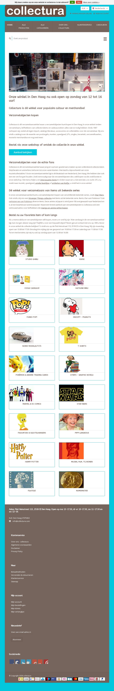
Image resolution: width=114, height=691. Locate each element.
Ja (72, 2)
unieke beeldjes (42, 183)
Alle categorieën (42, 26)
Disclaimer (15, 548)
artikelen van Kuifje (60, 183)
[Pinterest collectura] (29, 661)
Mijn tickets (15, 608)
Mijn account (102, 13)
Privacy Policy (17, 551)
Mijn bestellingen (18, 605)
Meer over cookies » (91, 2)
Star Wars (99, 195)
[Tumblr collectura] (40, 661)
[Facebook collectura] (11, 661)
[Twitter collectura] (17, 661)
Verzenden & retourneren (22, 575)
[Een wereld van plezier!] (36, 11)
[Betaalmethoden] (21, 679)
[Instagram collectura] (46, 661)
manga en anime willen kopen (54, 208)
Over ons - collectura (63, 26)
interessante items (48, 180)
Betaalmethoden (18, 572)
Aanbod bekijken (23, 152)
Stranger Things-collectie (40, 198)
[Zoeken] (10, 38)
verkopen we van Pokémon (20, 201)
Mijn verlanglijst (17, 611)
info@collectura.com (21, 521)
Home (10, 25)
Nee (79, 2)
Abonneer (17, 639)
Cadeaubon (101, 25)
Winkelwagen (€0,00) (82, 13)
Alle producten (24, 26)
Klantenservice (84, 25)
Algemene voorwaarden (21, 545)
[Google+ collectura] (23, 661)
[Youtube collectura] (34, 661)
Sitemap (14, 581)
